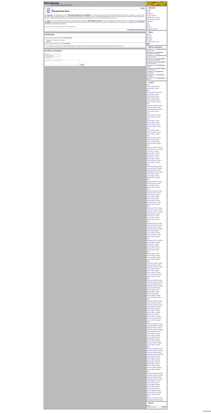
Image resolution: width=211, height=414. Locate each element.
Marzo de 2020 (151, 124)
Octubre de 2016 (151, 170)
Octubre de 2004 (151, 377)
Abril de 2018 (150, 139)
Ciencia (149, 11)
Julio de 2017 (150, 151)
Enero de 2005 (150, 369)
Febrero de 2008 (151, 297)
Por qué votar (150, 50)
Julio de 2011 (150, 244)
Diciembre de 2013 (152, 208)
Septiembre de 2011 (152, 240)
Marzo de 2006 (151, 341)
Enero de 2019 (150, 134)
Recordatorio (150, 76)
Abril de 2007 (150, 314)
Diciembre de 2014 (152, 191)
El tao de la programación (153, 19)
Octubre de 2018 (151, 137)
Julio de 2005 (150, 358)
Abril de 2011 (150, 249)
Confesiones (150, 13)
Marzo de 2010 (151, 255)
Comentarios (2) (140, 30)
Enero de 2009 (150, 276)
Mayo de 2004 (150, 386)
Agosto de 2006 (151, 331)
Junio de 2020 (150, 120)
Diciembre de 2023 (152, 92)
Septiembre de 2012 (152, 229)
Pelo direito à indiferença (153, 53)
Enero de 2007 (150, 320)
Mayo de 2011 (150, 248)
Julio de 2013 (150, 215)
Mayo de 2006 (150, 337)
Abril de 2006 (150, 339)
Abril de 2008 (150, 293)
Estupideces (150, 21)
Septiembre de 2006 (152, 329)
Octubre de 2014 (151, 192)
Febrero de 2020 (151, 126)
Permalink (130, 30)
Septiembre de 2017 (152, 149)
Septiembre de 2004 (152, 379)
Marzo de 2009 (151, 272)
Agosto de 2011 (151, 242)
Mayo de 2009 (150, 268)
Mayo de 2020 (150, 122)
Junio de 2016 (150, 175)
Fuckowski (49, 15)
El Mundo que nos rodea (153, 17)
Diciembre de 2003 (152, 398)
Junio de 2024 (150, 86)
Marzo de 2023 (151, 99)
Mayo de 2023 (150, 96)
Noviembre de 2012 (152, 225)
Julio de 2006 (150, 333)
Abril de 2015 (150, 185)
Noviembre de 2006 (152, 325)
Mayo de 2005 (150, 361)
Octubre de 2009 (151, 265)
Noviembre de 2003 (152, 399)
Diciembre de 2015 (152, 181)
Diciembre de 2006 (152, 323)
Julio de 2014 (150, 194)
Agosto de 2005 (151, 356)
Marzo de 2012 (151, 232)
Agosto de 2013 (151, 213)
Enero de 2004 (150, 394)
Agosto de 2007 (151, 306)
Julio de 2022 (150, 111)
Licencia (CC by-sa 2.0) (153, 41)
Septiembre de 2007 (152, 305)
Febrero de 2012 (151, 234)
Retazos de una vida (152, 29)
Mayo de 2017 (150, 155)
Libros (143, 8)
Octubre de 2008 (151, 284)
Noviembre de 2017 (152, 147)
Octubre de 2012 (151, 227)
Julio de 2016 (150, 174)
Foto (148, 23)
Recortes (149, 27)
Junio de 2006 (150, 335)
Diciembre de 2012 (152, 223)
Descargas (149, 38)
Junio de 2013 (150, 217)
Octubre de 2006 (151, 327)
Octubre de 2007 (151, 303)
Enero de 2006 (150, 344)
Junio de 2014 (150, 196)
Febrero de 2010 (151, 257)
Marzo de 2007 (151, 316)
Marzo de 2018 (151, 141)
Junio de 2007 (150, 310)
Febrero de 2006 (151, 343)
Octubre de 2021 (151, 115)
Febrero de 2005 (151, 367)
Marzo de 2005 (151, 365)
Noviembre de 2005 (152, 350)
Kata (48, 21)
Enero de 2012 (150, 236)
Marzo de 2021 (151, 117)
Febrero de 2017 (151, 160)
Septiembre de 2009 (152, 267)
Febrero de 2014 (151, 202)
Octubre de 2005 (151, 352)
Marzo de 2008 (151, 295)
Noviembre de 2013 (152, 210)
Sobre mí (149, 34)
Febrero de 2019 (151, 132)
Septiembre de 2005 (152, 354)
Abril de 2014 (150, 198)
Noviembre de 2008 (152, 282)
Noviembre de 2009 (152, 263)
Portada (149, 10)
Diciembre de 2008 (152, 280)
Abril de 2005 (150, 363)
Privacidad (149, 40)
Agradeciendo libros (61, 11)
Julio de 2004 (150, 382)
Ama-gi (148, 66)
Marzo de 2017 (151, 158)
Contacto (149, 36)
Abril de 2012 (150, 230)
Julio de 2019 (150, 130)
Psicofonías (51, 3)
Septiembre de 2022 (152, 109)
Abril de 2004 (150, 388)
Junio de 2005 (150, 360)
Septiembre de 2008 (152, 286)
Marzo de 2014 (151, 200)
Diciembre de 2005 (152, 348)
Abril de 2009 (150, 270)
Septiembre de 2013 (152, 212)
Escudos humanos (151, 57)
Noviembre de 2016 (152, 168)
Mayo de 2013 (150, 219)
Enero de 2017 (150, 162)
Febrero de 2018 (151, 143)
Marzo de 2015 (151, 187)
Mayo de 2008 (150, 291)
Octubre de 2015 (151, 183)
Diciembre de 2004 (152, 373)
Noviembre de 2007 (152, 301)
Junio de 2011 (150, 246)
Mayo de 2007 (150, 312)
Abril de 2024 (150, 88)
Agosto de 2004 (151, 380)
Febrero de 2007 (151, 318)
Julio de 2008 (150, 289)
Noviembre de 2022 (152, 105)
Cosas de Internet (151, 15)
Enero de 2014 (150, 204)
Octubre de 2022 (151, 107)
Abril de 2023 (150, 98)
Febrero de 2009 (151, 274)
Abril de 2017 (150, 156)
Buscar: (149, 405)
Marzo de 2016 (151, 177)
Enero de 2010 (150, 259)
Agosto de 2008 (151, 287)
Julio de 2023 (150, 94)
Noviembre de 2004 (152, 375)
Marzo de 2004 (151, 390)
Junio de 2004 (150, 384)
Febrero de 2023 (151, 101)
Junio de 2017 (150, 153)
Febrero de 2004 (151, 392)
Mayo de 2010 (150, 253)
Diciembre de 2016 (152, 166)
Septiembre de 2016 (152, 172)
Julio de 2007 (150, 308)
